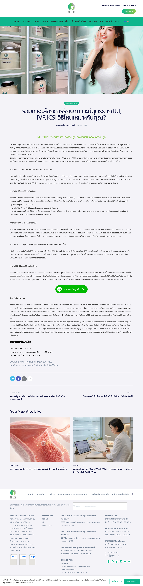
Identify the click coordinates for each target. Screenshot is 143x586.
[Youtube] (125, 561)
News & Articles (71, 103)
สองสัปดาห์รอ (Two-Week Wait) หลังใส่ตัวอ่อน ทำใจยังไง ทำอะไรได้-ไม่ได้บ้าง (102, 471)
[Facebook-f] (108, 561)
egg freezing (47, 525)
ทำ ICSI (18, 528)
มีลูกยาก (75, 137)
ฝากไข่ (30, 531)
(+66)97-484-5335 (111, 5)
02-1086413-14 (129, 5)
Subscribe (129, 506)
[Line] (121, 561)
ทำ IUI (53, 158)
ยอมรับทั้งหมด (132, 581)
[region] (71, 581)
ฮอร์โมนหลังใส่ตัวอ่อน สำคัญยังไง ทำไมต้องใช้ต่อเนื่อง (38, 469)
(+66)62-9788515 (68, 572)
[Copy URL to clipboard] (30, 378)
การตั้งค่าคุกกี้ (115, 581)
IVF (47, 137)
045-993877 (82, 572)
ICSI (43, 137)
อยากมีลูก (125, 147)
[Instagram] (112, 561)
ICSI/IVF (45, 518)
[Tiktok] (117, 561)
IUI (38, 137)
